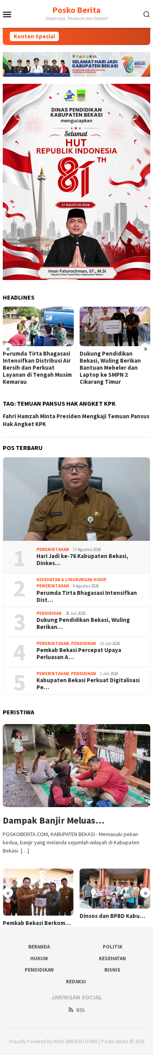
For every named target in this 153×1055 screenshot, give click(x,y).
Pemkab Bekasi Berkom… (37, 923)
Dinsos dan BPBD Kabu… (112, 916)
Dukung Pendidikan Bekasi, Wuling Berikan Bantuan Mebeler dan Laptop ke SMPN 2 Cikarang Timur (110, 367)
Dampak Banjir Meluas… (53, 820)
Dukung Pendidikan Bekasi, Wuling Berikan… (83, 623)
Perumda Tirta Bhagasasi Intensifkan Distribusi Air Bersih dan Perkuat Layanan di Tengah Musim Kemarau (37, 367)
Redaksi (76, 981)
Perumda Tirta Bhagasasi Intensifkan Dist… (86, 596)
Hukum (39, 958)
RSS (80, 1010)
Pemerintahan (52, 549)
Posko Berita (76, 9)
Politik (112, 946)
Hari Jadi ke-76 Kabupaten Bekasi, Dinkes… (82, 560)
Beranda (39, 946)
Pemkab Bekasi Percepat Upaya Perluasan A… (78, 654)
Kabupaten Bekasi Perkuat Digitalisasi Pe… (88, 684)
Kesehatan (112, 958)
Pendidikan (49, 613)
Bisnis (112, 969)
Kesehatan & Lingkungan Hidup (71, 579)
